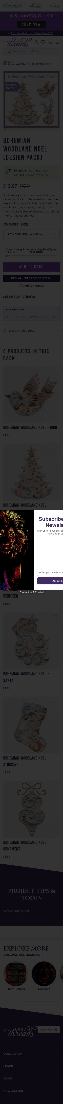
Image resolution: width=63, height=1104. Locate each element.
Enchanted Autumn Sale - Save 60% (32, 33)
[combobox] (31, 51)
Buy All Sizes (30, 278)
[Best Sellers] (16, 973)
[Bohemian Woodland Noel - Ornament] (31, 809)
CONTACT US (49, 1029)
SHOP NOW (31, 25)
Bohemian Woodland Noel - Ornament (26, 846)
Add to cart (31, 267)
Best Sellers (16, 989)
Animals (43, 989)
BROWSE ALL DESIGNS (21, 955)
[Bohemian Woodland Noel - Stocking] (31, 725)
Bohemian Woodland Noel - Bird (30, 427)
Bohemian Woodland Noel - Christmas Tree (26, 508)
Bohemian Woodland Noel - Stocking (26, 761)
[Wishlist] (43, 42)
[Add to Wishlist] (56, 370)
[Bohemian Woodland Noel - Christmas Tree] (31, 472)
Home (6, 62)
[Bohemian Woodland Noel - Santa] (31, 641)
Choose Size (15, 224)
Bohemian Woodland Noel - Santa (26, 677)
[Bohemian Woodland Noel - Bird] (31, 394)
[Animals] (44, 973)
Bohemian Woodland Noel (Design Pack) (27, 64)
